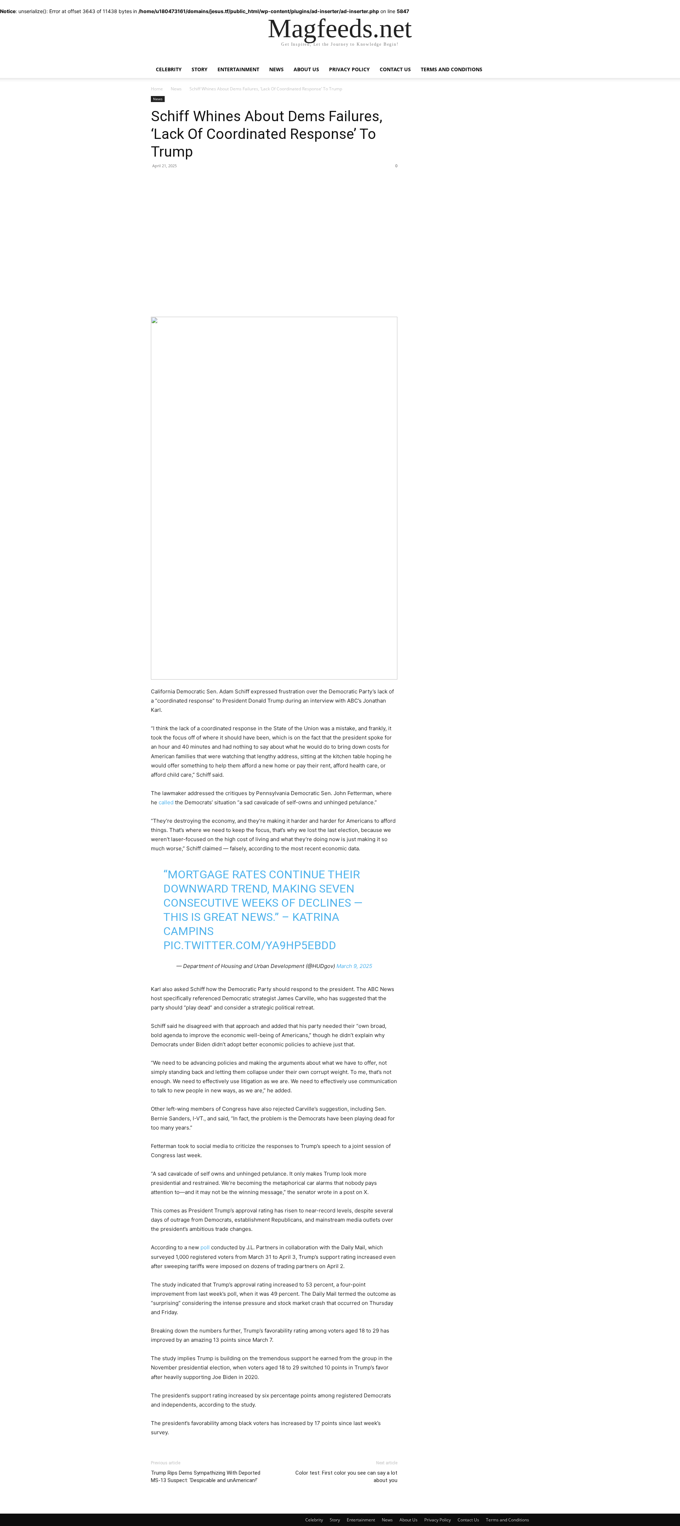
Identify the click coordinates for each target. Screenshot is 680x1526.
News (276, 69)
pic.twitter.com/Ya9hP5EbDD (249, 945)
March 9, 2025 (354, 966)
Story (200, 69)
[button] (520, 64)
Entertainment (238, 69)
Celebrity (169, 69)
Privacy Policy (349, 69)
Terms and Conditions (451, 69)
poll (205, 1247)
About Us (306, 69)
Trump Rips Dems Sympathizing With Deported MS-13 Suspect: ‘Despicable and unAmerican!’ (205, 1476)
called (166, 802)
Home (157, 89)
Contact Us (395, 69)
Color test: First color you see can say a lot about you (346, 1476)
